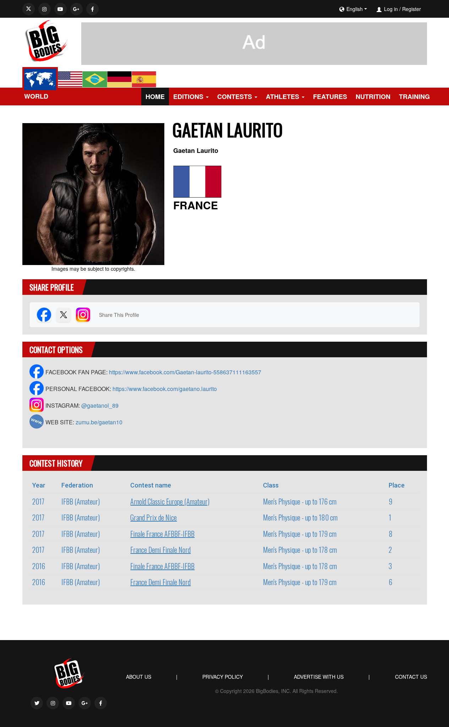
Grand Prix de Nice (153, 517)
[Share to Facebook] (44, 315)
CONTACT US (411, 676)
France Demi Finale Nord (160, 549)
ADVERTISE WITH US (319, 676)
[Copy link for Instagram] (83, 315)
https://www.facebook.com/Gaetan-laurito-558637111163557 (185, 372)
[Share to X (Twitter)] (63, 315)
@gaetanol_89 (100, 405)
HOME (155, 96)
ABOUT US (138, 676)
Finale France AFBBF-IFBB (162, 533)
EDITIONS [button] (188, 96)
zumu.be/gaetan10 (99, 422)
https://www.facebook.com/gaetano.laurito (165, 389)
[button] (374, 8)
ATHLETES (282, 96)
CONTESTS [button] (234, 96)
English (354, 8)
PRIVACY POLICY (222, 676)
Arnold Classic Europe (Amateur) (169, 501)
